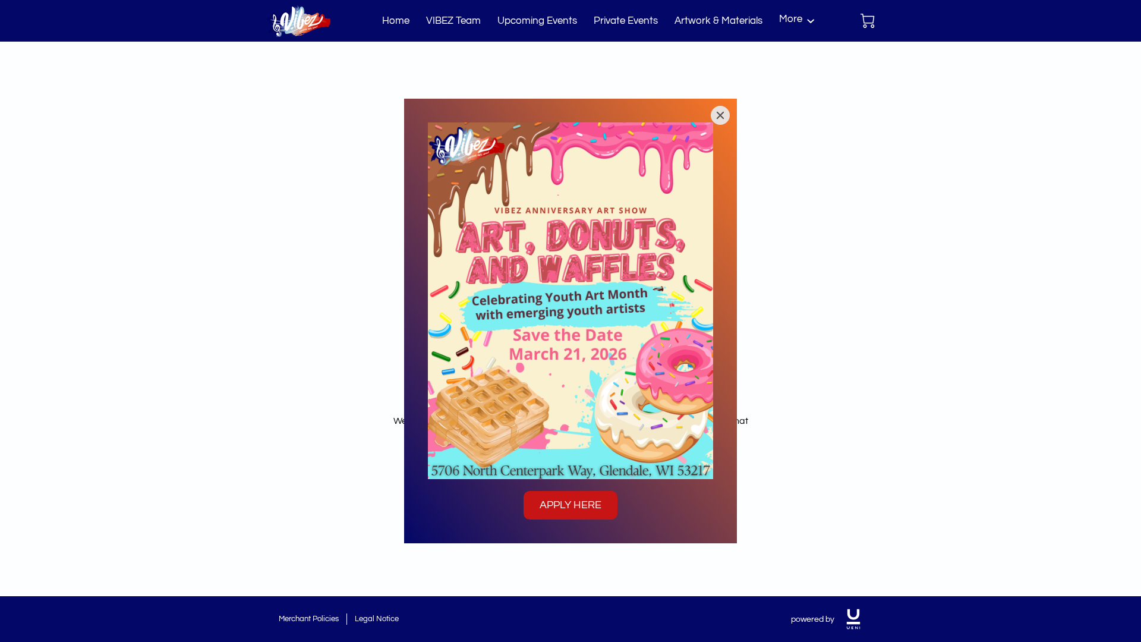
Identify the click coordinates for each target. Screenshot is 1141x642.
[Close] (720, 115)
